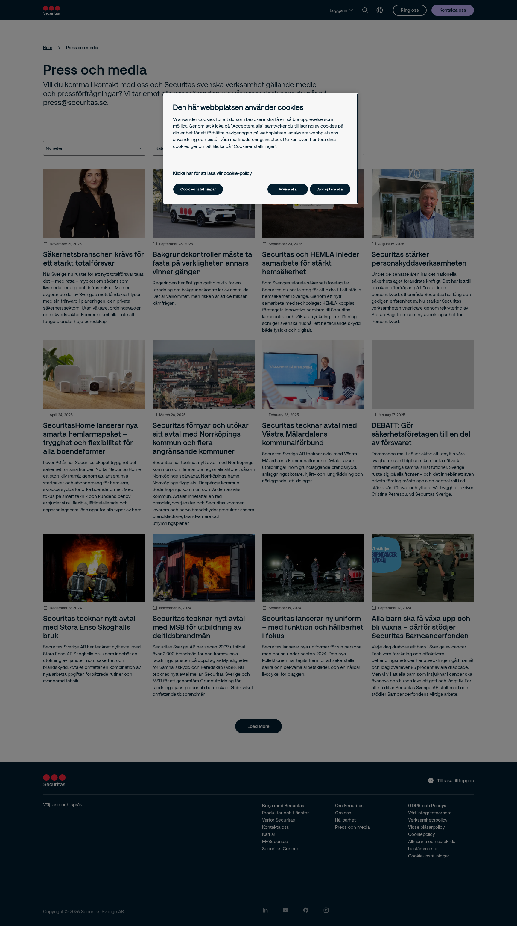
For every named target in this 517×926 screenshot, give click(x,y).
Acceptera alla (330, 189)
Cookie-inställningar (198, 189)
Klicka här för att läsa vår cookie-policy (212, 173)
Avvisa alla (287, 189)
